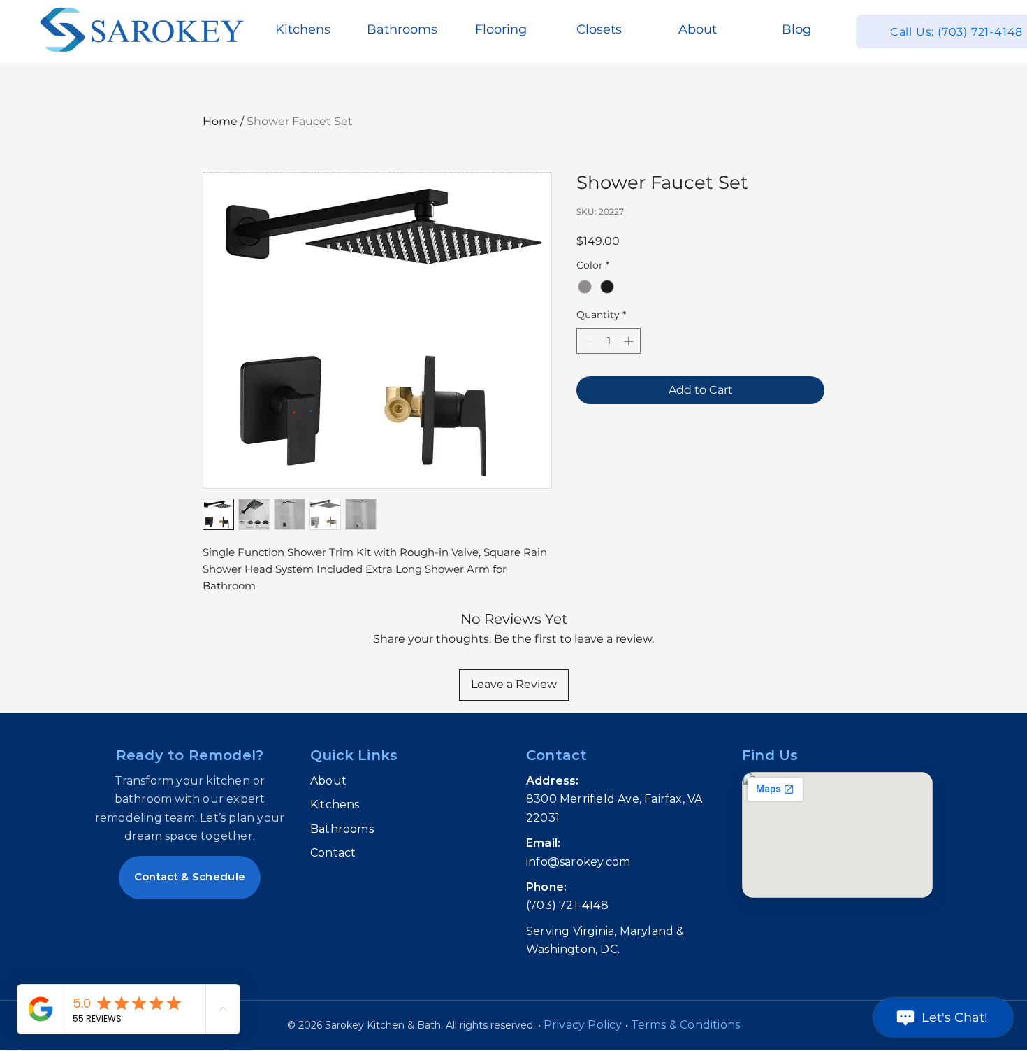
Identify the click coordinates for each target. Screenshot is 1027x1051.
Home (220, 121)
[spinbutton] (608, 341)
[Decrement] (587, 341)
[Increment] (630, 341)
